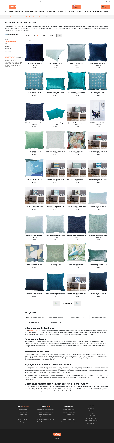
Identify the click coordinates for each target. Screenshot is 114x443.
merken (48, 406)
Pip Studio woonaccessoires (45, 412)
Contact (108, 1)
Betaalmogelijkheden (69, 419)
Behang (79, 11)
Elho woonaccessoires (45, 417)
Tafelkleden (8, 48)
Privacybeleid (87, 420)
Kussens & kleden (51, 11)
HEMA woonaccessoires (45, 414)
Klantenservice (100, 1)
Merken (106, 11)
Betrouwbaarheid (91, 418)
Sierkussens (8, 46)
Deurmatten (8, 37)
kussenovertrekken (9, 57)
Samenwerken (91, 415)
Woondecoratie (9, 11)
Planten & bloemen (70, 11)
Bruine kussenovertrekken (99, 317)
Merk (27, 35)
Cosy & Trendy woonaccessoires (45, 422)
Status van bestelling (69, 414)
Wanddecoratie (19, 11)
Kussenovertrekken (34, 322)
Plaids (6, 44)
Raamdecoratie (29, 11)
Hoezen (7, 39)
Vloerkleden (8, 51)
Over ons (91, 413)
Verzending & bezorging (69, 412)
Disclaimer (95, 420)
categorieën (25, 406)
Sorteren (51, 35)
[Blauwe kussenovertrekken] (77, 303)
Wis (60, 35)
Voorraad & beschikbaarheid (68, 422)
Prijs (44, 35)
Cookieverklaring (91, 423)
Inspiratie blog (91, 408)
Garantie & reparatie (69, 417)
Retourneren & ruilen (69, 409)
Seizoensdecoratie (97, 11)
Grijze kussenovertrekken (56, 317)
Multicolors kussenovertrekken (35, 317)
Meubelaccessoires (39, 11)
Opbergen (60, 11)
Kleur (35, 35)
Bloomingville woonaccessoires (45, 409)
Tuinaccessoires (87, 11)
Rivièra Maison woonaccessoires (45, 419)
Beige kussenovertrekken (78, 317)
